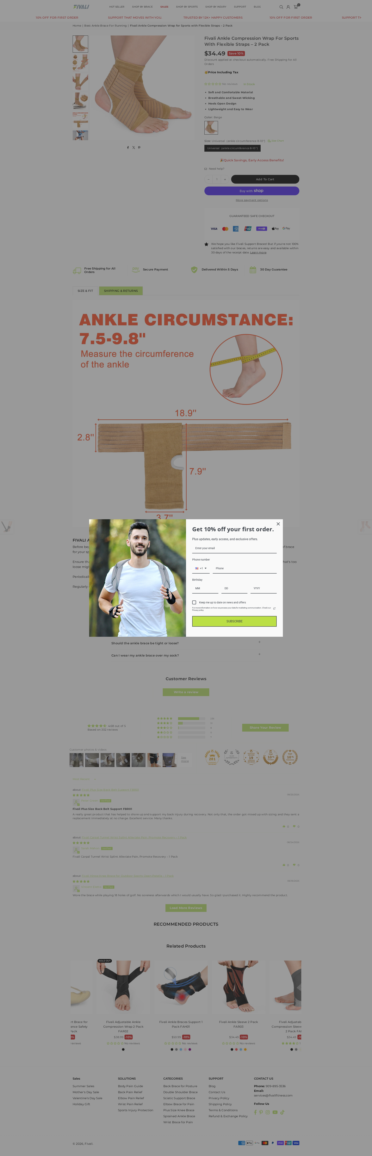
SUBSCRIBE (234, 621)
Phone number (201, 559)
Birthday (197, 579)
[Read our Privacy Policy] (274, 608)
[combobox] (201, 569)
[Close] (278, 524)
